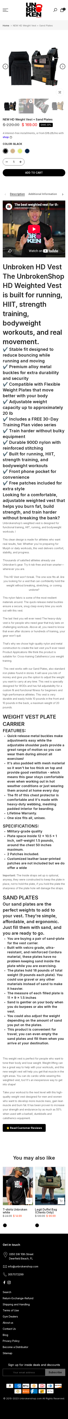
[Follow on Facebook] (4, 1282)
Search (7, 1292)
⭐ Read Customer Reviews (24, 1127)
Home (6, 25)
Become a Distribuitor (15, 1347)
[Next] (62, 66)
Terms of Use (11, 1310)
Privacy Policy (11, 1340)
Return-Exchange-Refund (18, 1298)
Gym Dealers (10, 1316)
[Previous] (5, 66)
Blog (5, 1334)
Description (17, 194)
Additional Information (42, 194)
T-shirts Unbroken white (15, 1211)
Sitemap (7, 1353)
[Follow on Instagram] (9, 1282)
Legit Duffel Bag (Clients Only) (46, 1211)
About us (8, 1322)
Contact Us (9, 1328)
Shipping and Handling (16, 1304)
